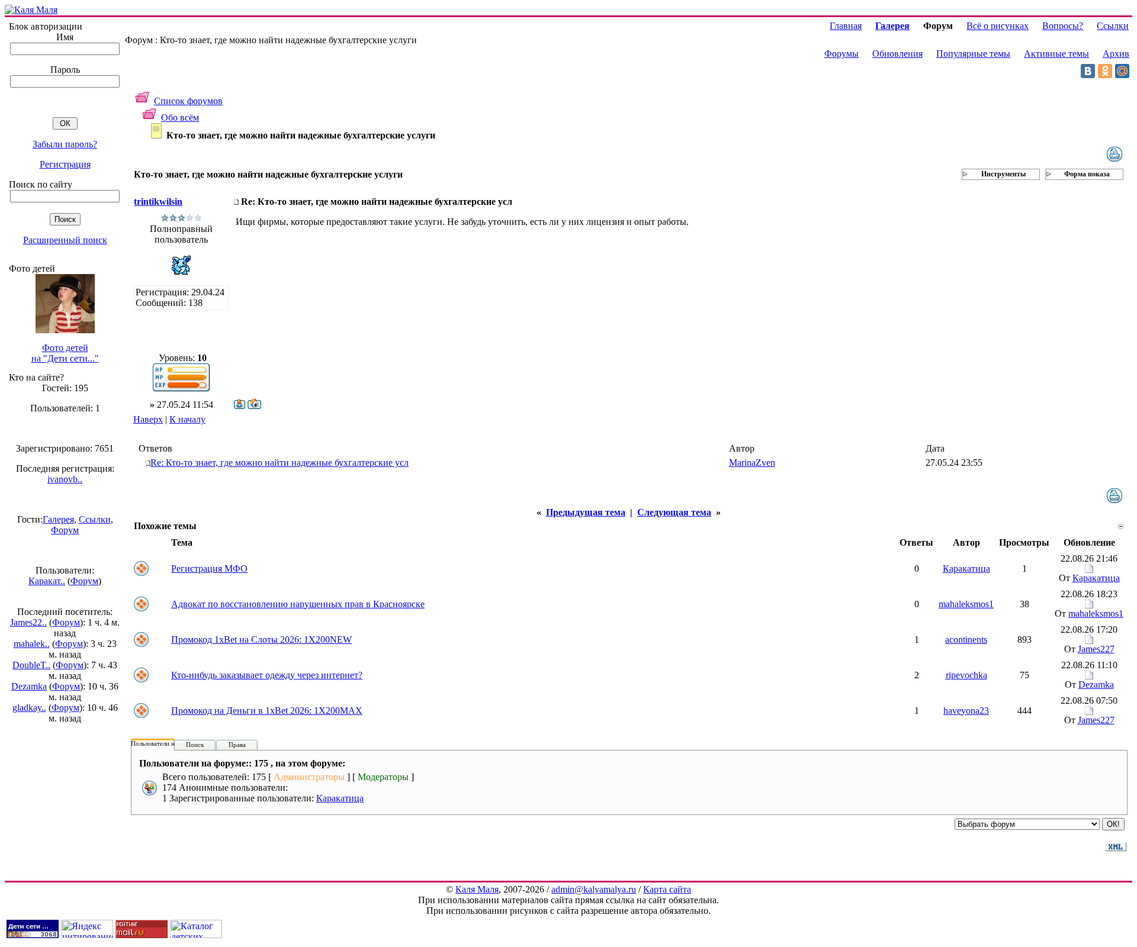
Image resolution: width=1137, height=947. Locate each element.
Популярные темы (973, 54)
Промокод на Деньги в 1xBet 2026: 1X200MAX (266, 711)
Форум (65, 530)
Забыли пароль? (65, 144)
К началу (187, 419)
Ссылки (95, 519)
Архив (1116, 54)
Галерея (58, 519)
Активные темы (1056, 54)
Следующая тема (674, 512)
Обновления (897, 54)
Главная (846, 26)
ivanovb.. (64, 479)
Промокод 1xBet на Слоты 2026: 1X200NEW (261, 639)
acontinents (966, 639)
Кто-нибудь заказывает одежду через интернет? (266, 675)
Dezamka (29, 686)
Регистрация (65, 164)
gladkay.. (29, 708)
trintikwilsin (158, 202)
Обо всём (180, 117)
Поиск (195, 744)
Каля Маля (477, 889)
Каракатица (966, 568)
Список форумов (188, 101)
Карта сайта (667, 889)
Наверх (148, 419)
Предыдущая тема (585, 512)
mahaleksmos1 (966, 604)
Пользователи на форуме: (167, 743)
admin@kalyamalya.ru (593, 889)
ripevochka (966, 675)
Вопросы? (1062, 26)
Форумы (841, 54)
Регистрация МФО (209, 568)
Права (237, 744)
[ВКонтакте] (1088, 71)
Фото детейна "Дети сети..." (65, 353)
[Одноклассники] (1105, 71)
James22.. (28, 622)
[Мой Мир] (1122, 71)
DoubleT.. (31, 665)
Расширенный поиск (65, 240)
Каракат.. (46, 581)
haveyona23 (966, 711)
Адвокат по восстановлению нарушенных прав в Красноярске (298, 604)
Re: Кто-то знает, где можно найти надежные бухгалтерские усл (279, 463)
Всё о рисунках (997, 26)
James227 (1096, 649)
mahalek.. (32, 644)
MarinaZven (752, 463)
